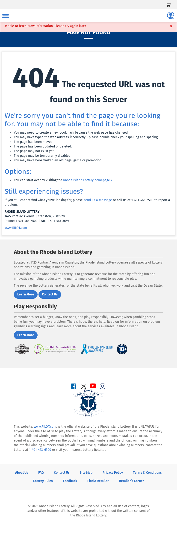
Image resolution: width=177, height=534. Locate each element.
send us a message (98, 200)
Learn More (25, 294)
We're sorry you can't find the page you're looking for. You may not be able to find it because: (82, 119)
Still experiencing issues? (44, 191)
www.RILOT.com (16, 228)
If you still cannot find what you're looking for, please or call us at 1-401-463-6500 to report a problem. (87, 202)
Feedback (70, 481)
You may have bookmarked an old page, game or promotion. (58, 160)
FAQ (41, 473)
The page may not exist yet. (34, 151)
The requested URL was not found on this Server (88, 82)
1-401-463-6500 (40, 450)
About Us (21, 473)
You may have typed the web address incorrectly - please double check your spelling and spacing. (86, 137)
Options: (18, 171)
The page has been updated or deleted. (43, 146)
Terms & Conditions (147, 473)
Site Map (86, 473)
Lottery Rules (43, 481)
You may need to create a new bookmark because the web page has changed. (71, 133)
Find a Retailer (98, 481)
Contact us (50, 294)
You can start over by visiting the (63, 180)
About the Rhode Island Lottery (53, 252)
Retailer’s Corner (131, 481)
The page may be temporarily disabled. (42, 156)
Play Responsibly (35, 306)
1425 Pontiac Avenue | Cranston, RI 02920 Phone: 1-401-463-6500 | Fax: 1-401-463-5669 (37, 216)
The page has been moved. (33, 142)
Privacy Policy (113, 473)
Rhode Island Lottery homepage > (87, 180)
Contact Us (62, 473)
